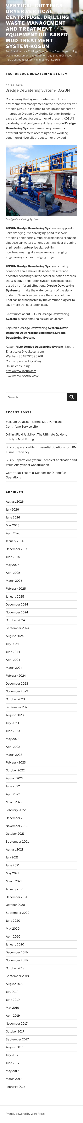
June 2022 (13, 786)
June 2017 (12, 1063)
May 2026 (12, 525)
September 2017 (17, 1039)
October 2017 (15, 1031)
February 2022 (16, 810)
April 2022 (13, 794)
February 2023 (16, 762)
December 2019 (17, 952)
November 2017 (17, 1023)
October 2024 (15, 620)
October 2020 (15, 905)
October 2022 (15, 770)
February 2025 (16, 588)
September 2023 (17, 707)
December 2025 (17, 549)
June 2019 (13, 1000)
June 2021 (12, 865)
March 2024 (14, 668)
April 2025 (13, 573)
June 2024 (13, 652)
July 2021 (12, 857)
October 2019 (15, 968)
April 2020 (13, 936)
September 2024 (17, 628)
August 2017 (14, 1047)
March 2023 (14, 755)
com (33, 371)
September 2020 (17, 913)
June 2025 (13, 557)
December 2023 (17, 683)
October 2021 (15, 833)
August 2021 (14, 849)
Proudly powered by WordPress (25, 1113)
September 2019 (17, 976)
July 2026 (12, 509)
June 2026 (13, 517)
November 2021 (17, 826)
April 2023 (13, 747)
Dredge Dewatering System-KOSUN (37, 90)
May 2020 (12, 928)
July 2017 (12, 1055)
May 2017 (12, 1071)
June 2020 (13, 920)
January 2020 (15, 944)
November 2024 (17, 612)
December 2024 (17, 604)
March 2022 (14, 802)
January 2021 (15, 889)
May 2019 (12, 1007)
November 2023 (17, 691)
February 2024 (16, 675)
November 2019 (17, 960)
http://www (13, 371)
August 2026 (15, 501)
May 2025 (12, 565)
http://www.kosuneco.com (23, 375)
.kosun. (25, 371)
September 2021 (17, 841)
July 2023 (12, 723)
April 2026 (13, 533)
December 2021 (17, 818)
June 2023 (13, 731)
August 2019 (14, 984)
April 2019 (13, 1015)
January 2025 (15, 596)
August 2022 (15, 778)
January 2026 (15, 541)
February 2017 (15, 1087)
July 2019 (12, 992)
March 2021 (14, 881)
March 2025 (14, 580)
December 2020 (17, 897)
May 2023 (12, 739)
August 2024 (15, 636)
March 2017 (14, 1079)
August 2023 (15, 715)
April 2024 (13, 660)
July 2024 (12, 644)
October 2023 (15, 699)
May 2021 (12, 873)
